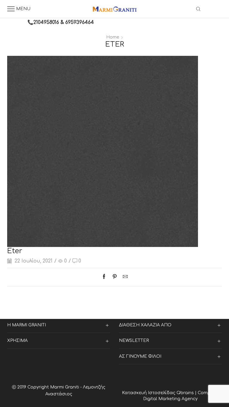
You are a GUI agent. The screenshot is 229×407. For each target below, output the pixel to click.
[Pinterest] (114, 277)
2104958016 (46, 22)
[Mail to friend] (124, 277)
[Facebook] (105, 277)
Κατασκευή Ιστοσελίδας (149, 393)
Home (112, 37)
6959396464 (79, 22)
